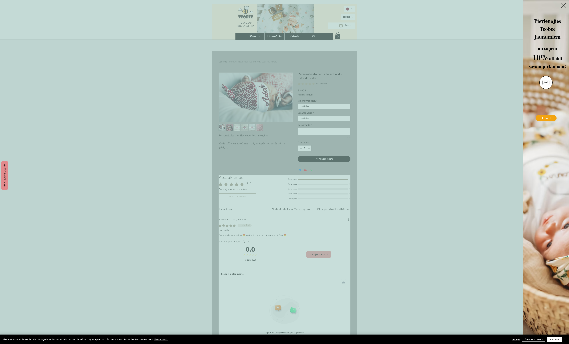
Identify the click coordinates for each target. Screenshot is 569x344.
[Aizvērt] (565, 339)
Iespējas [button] (516, 339)
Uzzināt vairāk (161, 339)
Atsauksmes (4, 175)
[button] (563, 5)
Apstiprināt (554, 339)
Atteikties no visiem (534, 339)
